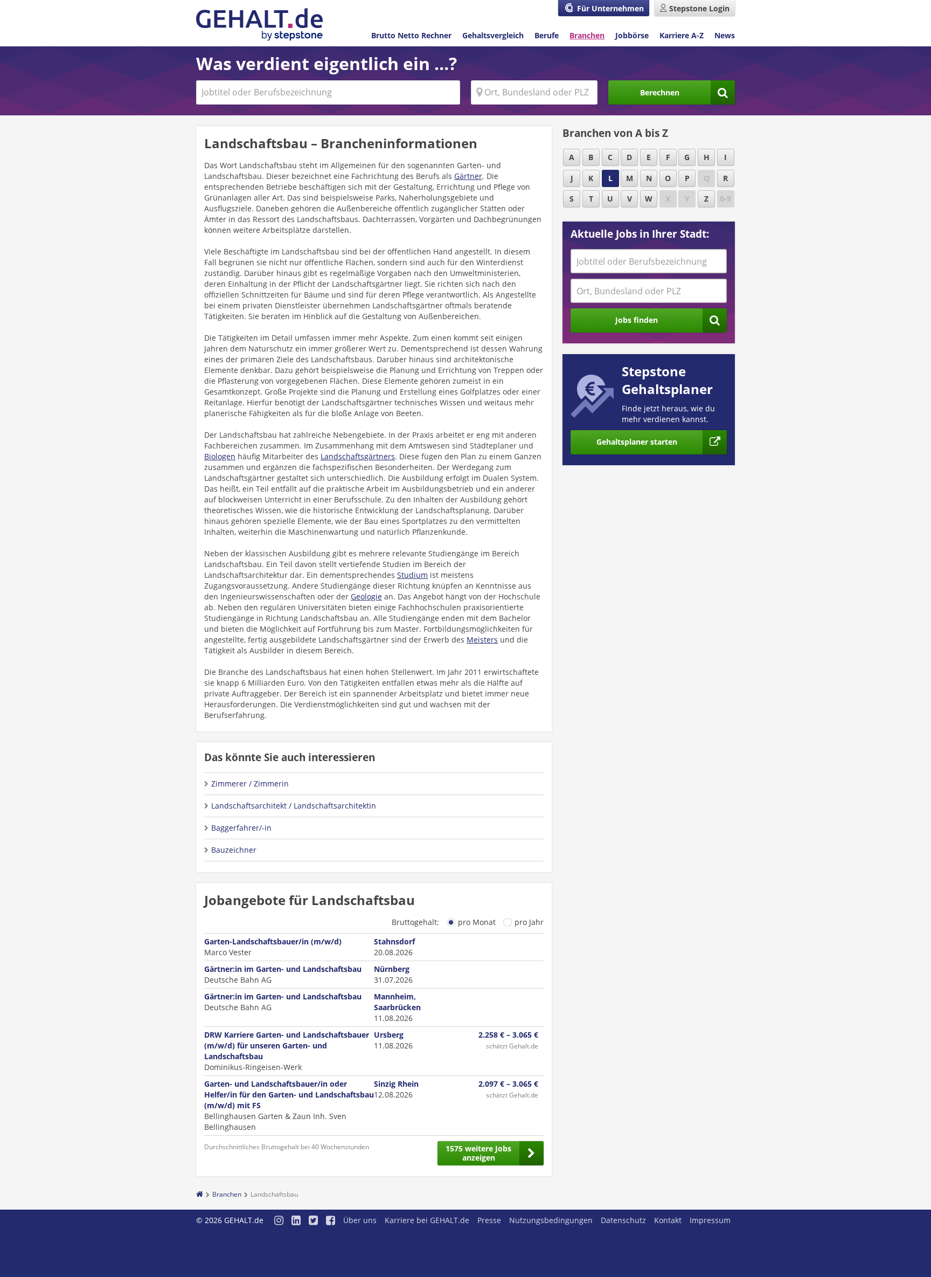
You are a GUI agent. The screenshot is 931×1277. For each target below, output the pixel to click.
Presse (489, 1220)
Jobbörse (632, 35)
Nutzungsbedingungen (551, 1220)
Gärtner (468, 176)
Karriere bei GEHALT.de (427, 1220)
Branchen (587, 35)
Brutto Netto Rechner (411, 35)
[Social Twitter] (313, 1221)
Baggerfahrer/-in (241, 828)
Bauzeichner (233, 850)
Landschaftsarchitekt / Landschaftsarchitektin (293, 805)
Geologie (366, 596)
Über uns (360, 1220)
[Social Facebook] (330, 1221)
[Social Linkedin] (296, 1221)
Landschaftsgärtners (358, 456)
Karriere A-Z (681, 35)
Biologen (219, 456)
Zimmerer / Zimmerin (250, 783)
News (724, 35)
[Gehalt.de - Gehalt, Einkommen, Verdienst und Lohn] (259, 24)
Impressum (710, 1220)
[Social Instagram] (278, 1221)
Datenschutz (623, 1220)
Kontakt (668, 1220)
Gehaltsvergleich (493, 35)
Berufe (546, 35)
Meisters (482, 639)
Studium (412, 575)
